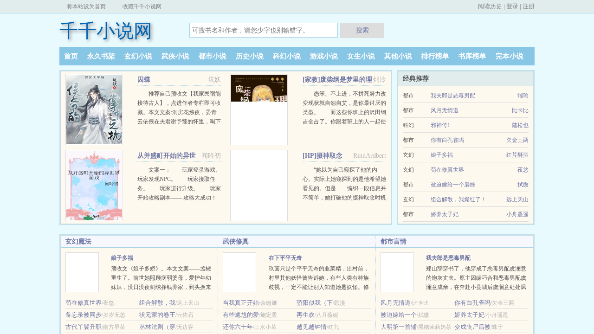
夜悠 (523, 170)
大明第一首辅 (399, 326)
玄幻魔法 (78, 241)
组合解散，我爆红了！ (458, 199)
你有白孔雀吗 (447, 140)
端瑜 (523, 95)
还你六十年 (238, 326)
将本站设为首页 (86, 6)
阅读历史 (490, 6)
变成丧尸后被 (472, 326)
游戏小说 (324, 56)
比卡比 (520, 110)
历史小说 (250, 56)
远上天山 (517, 199)
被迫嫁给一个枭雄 (453, 184)
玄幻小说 (138, 56)
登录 (512, 6)
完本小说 (509, 56)
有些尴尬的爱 (241, 314)
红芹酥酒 (517, 155)
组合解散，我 (157, 302)
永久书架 (101, 56)
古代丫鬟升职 (83, 326)
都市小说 (212, 56)
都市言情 (394, 241)
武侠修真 (236, 241)
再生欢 (306, 314)
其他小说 (398, 56)
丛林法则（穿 (157, 326)
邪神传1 (440, 125)
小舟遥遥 (517, 214)
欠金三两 (517, 140)
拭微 (523, 184)
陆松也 (520, 125)
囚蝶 (143, 79)
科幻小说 (287, 56)
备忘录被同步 (83, 314)
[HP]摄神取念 (322, 155)
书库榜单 (472, 56)
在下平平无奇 (285, 258)
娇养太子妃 (444, 214)
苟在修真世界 (447, 170)
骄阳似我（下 (315, 302)
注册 (529, 6)
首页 (71, 56)
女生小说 (361, 56)
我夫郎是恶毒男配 (453, 95)
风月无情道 (444, 110)
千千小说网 (105, 30)
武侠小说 (175, 56)
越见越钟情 (312, 326)
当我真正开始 (241, 302)
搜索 (362, 30)
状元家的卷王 (157, 314)
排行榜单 (435, 56)
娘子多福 (442, 155)
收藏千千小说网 (142, 6)
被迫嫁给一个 (399, 314)
